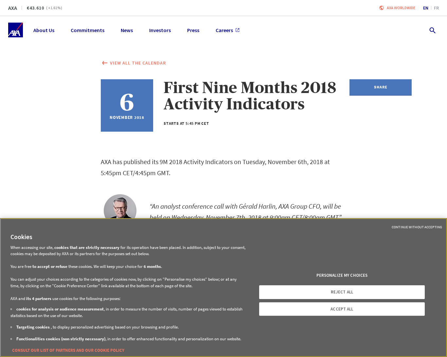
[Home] (15, 30)
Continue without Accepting (417, 227)
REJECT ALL (342, 292)
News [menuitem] (127, 30)
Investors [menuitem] (160, 30)
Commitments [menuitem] (87, 30)
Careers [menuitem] (224, 30)
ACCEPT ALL (342, 309)
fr (436, 8)
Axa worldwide (401, 7)
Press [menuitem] (193, 30)
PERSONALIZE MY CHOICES (342, 275)
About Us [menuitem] (43, 30)
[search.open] (432, 30)
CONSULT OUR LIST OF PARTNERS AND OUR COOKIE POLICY (68, 350)
